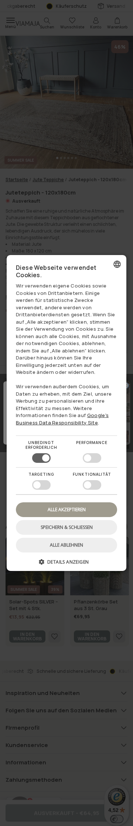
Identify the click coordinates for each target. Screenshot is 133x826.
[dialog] (66, 413)
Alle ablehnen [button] (66, 545)
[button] (66, 564)
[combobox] (117, 264)
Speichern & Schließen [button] (67, 527)
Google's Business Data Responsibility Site (62, 419)
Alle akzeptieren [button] (67, 509)
